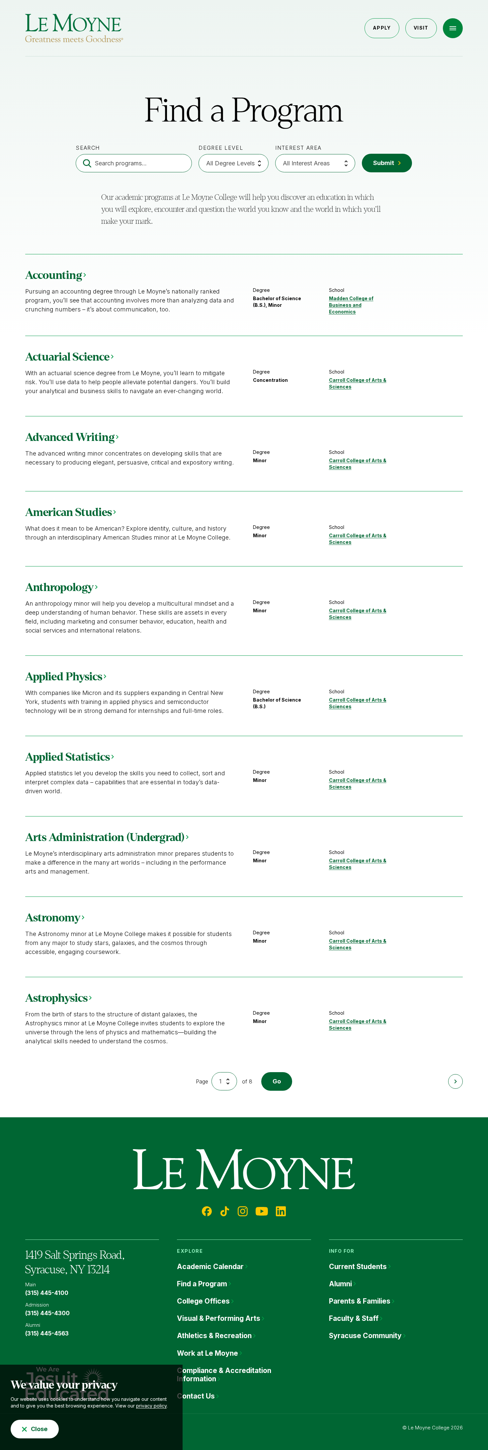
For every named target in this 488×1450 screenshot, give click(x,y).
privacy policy (151, 1405)
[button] (453, 28)
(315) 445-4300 (47, 1313)
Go (277, 1081)
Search (88, 148)
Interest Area (298, 148)
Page (202, 1081)
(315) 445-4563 (47, 1333)
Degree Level (221, 148)
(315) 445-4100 (46, 1293)
